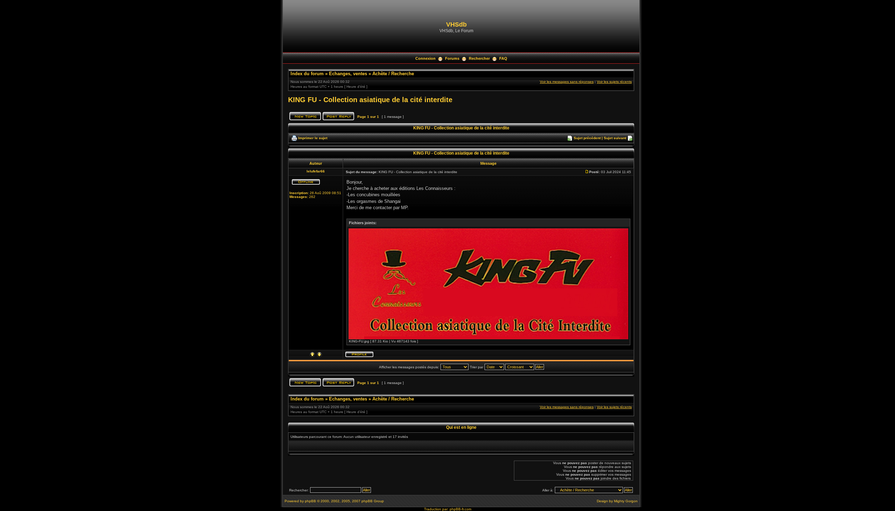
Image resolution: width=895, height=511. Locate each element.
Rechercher (479, 58)
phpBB (310, 501)
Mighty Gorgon (626, 501)
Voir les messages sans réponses (567, 82)
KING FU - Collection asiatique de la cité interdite (370, 100)
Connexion (425, 58)
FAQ (503, 58)
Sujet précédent (587, 138)
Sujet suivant (615, 138)
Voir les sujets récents (614, 82)
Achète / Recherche (393, 73)
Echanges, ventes (348, 73)
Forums (452, 58)
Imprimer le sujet (312, 138)
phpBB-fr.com (460, 509)
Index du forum (307, 73)
